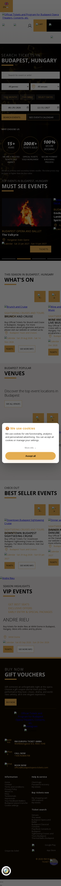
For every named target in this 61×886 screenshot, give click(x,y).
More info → (30, 448)
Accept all (30, 456)
